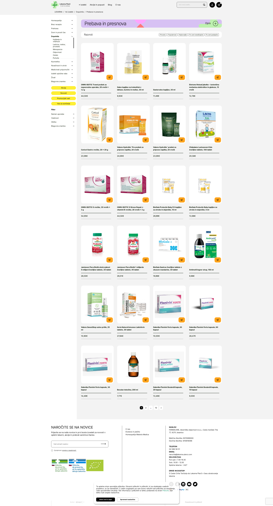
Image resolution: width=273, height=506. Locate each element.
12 (156, 408)
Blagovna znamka (58, 126)
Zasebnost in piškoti (193, 502)
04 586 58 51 (174, 449)
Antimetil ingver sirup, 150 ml (201, 270)
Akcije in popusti (97, 5)
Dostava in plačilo (133, 432)
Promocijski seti (63, 98)
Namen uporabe (57, 114)
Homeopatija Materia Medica (137, 434)
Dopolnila (80, 12)
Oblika (53, 122)
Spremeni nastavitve (127, 499)
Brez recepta (56, 24)
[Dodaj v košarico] (109, 77)
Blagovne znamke (58, 81)
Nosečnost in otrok (59, 66)
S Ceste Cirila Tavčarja (178, 473)
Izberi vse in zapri (105, 499)
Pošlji (103, 444)
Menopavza (57, 49)
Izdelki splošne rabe (59, 74)
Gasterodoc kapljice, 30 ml (164, 90)
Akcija (63, 88)
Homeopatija (56, 21)
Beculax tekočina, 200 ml (127, 390)
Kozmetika (55, 62)
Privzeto (163, 35)
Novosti (63, 93)
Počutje (56, 58)
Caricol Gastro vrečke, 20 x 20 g (94, 150)
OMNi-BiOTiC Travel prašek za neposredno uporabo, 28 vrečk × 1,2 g (95, 87)
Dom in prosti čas (58, 32)
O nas (118, 5)
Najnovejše (183, 35)
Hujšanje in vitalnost (57, 40)
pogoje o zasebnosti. (69, 450)
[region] (62, 48)
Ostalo (55, 55)
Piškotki (166, 490)
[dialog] (136, 493)
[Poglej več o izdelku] (97, 62)
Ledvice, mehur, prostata (59, 45)
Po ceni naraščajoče (196, 35)
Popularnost (172, 35)
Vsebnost (55, 118)
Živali (53, 78)
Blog (110, 5)
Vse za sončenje (63, 104)
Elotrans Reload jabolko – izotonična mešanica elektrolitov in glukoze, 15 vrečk (204, 87)
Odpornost (57, 52)
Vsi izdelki (69, 12)
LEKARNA (58, 12)
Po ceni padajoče (212, 35)
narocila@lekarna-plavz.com (180, 454)
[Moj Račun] (212, 5)
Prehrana (54, 28)
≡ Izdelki (82, 5)
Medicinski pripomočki (60, 70)
